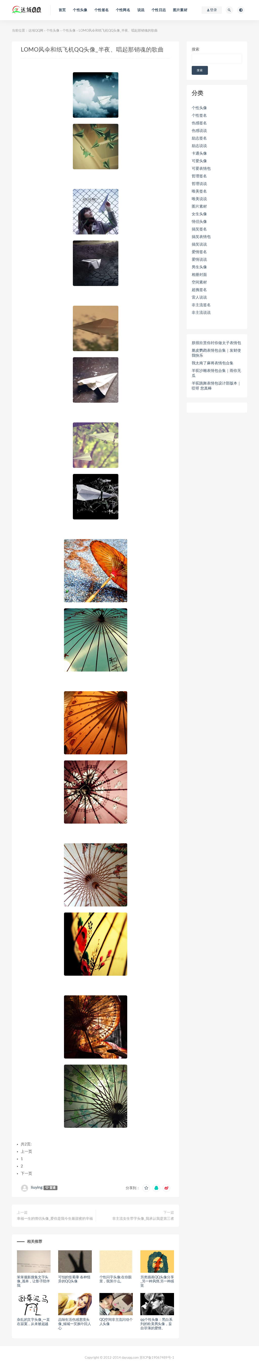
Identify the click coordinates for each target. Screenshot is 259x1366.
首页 (62, 10)
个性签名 (101, 10)
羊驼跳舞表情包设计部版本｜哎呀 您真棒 (216, 385)
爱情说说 (199, 259)
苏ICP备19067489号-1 (157, 1357)
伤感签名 (199, 123)
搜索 (195, 49)
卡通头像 (199, 153)
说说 (140, 10)
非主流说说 (201, 313)
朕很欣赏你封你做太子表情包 (216, 343)
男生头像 (199, 267)
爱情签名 (199, 252)
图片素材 (180, 10)
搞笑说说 (199, 244)
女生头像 (199, 214)
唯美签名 (199, 191)
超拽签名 (199, 290)
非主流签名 (201, 305)
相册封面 (199, 275)
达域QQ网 (35, 30)
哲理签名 (199, 176)
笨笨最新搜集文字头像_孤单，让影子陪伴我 (33, 1282)
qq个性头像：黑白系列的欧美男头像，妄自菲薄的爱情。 (156, 1324)
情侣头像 (199, 222)
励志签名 (199, 138)
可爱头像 (199, 161)
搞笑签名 (199, 229)
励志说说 (199, 146)
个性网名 (123, 10)
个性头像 (80, 10)
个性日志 (159, 10)
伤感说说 (199, 131)
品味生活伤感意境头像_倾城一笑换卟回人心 (74, 1324)
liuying (36, 1187)
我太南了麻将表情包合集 (212, 363)
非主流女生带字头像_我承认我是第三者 (143, 1218)
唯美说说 (199, 199)
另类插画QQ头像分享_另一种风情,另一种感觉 (157, 1282)
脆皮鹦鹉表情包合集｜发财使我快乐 (216, 353)
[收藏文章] (146, 1188)
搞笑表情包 (201, 237)
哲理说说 (199, 184)
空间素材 (199, 282)
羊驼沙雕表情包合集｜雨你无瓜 (216, 373)
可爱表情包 (201, 169)
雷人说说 (199, 297)
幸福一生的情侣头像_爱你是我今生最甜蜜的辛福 (55, 1218)
